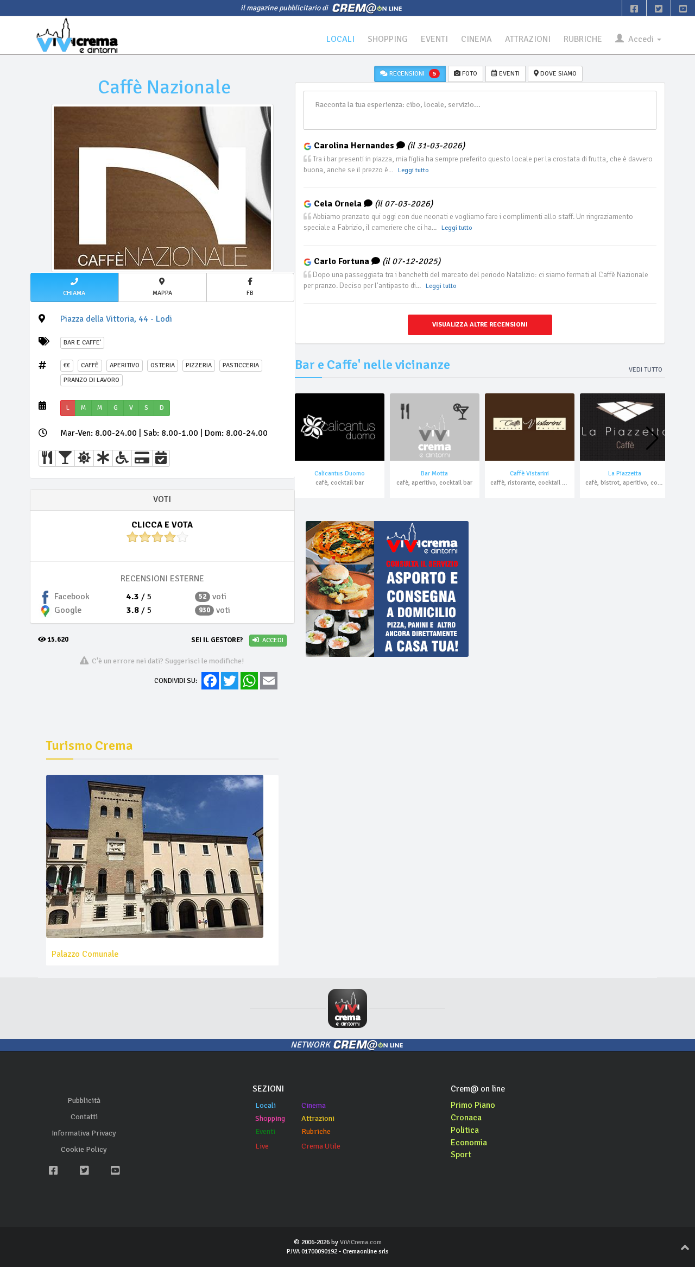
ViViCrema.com (361, 1242)
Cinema (313, 1105)
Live (262, 1146)
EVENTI (434, 39)
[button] (74, 287)
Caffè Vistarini (529, 473)
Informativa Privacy (84, 1133)
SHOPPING (388, 39)
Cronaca (466, 1117)
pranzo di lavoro (91, 380)
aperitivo (125, 365)
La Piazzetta (624, 473)
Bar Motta (434, 473)
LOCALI (340, 39)
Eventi (265, 1131)
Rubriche (316, 1131)
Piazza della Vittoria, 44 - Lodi (116, 318)
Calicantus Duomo (339, 473)
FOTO (468, 74)
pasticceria (241, 365)
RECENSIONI (412, 74)
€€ (67, 365)
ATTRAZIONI (528, 39)
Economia (469, 1142)
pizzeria (199, 365)
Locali (265, 1105)
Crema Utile (320, 1146)
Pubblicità (83, 1100)
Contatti (84, 1116)
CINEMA (476, 39)
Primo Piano (473, 1105)
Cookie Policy (84, 1149)
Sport (461, 1154)
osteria (162, 365)
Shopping (270, 1118)
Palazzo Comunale (85, 954)
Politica (465, 1130)
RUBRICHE (583, 39)
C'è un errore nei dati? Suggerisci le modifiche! (166, 661)
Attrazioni (317, 1118)
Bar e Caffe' (82, 342)
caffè (90, 365)
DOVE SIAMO (558, 74)
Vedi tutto (645, 370)
